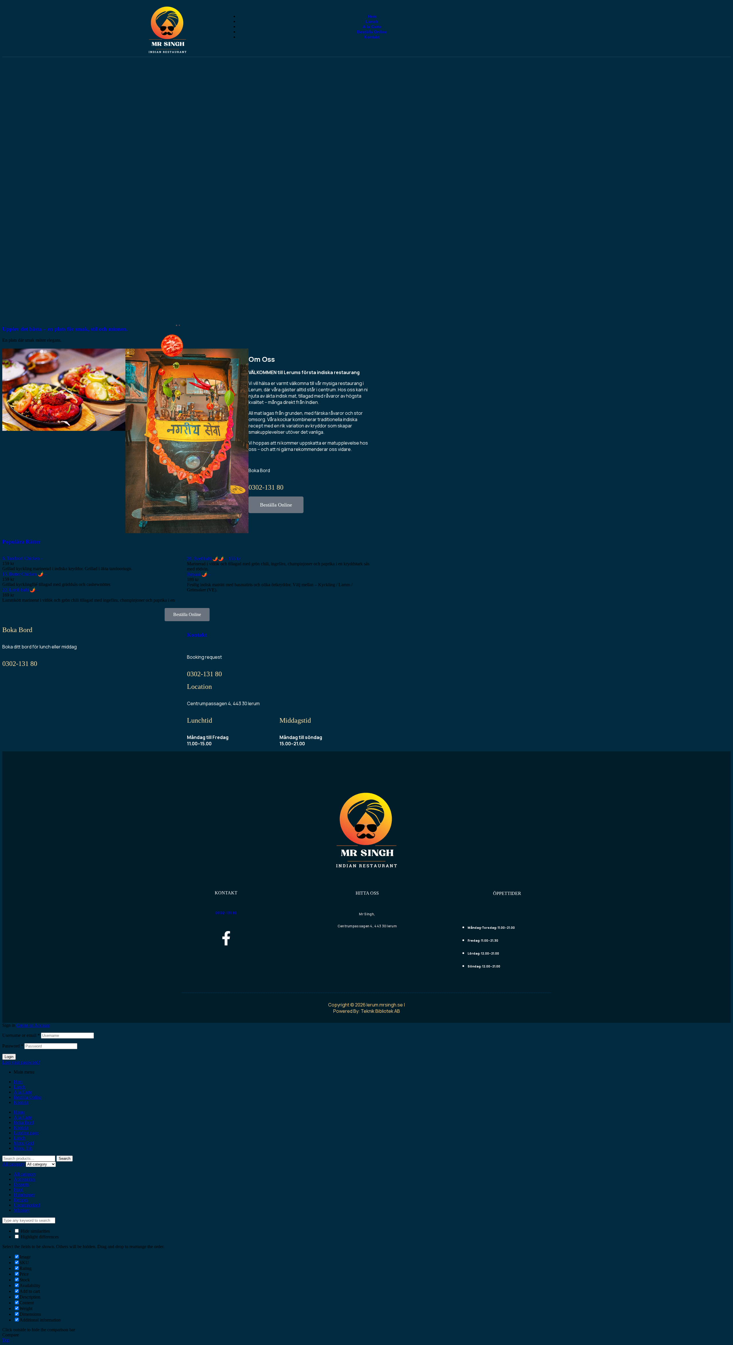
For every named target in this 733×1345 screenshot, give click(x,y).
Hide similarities (34, 1231)
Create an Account (33, 1025)
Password (12, 1045)
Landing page (26, 1132)
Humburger (24, 1194)
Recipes (21, 1199)
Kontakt (197, 635)
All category (25, 1174)
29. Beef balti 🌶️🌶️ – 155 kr (213, 558)
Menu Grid (24, 1143)
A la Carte (23, 1092)
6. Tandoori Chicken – (22, 558)
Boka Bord (24, 1122)
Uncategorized (27, 1205)
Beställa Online (28, 1097)
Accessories (24, 1179)
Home (19, 1112)
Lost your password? (21, 1062)
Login (9, 1057)
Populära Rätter (21, 542)
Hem (18, 1081)
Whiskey (22, 1210)
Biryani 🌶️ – (199, 574)
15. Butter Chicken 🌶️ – (24, 574)
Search (64, 1158)
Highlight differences (39, 1236)
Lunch (19, 1086)
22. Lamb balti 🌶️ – (20, 589)
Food (18, 1189)
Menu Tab (23, 1148)
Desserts (21, 1184)
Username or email (21, 1035)
